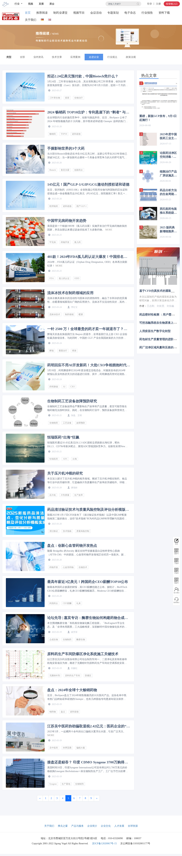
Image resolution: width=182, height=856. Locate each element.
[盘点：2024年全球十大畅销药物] (25, 700)
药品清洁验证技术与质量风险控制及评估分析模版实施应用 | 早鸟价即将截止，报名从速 (88, 509)
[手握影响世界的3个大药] (25, 159)
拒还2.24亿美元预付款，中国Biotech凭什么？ (82, 76)
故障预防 (80, 423)
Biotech (52, 170)
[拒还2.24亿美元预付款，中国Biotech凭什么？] (25, 87)
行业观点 (112, 57)
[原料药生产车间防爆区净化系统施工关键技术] (25, 664)
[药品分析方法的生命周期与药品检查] (148, 195)
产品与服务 (77, 826)
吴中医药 (53, 748)
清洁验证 (53, 531)
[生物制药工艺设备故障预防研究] (25, 412)
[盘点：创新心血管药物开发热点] (25, 556)
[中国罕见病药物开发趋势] (25, 231)
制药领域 (69, 314)
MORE (108, 229)
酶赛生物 (80, 639)
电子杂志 (130, 12)
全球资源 (133, 826)
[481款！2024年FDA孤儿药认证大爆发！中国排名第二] (25, 267)
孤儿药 (77, 242)
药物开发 (65, 242)
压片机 (52, 495)
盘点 (63, 711)
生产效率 (78, 495)
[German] (42, 19)
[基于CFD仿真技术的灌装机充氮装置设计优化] (158, 271)
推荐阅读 (42, 12)
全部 (22, 57)
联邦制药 (53, 206)
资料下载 (164, 12)
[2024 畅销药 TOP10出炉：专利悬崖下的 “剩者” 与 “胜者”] (25, 123)
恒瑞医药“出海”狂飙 (63, 437)
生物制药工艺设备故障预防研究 (72, 401)
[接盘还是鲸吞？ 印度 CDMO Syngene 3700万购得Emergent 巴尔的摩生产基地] (25, 773)
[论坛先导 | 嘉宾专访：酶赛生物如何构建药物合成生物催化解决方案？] (25, 628)
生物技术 (83, 567)
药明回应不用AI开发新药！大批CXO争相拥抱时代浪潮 (88, 365)
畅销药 (52, 134)
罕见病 (52, 242)
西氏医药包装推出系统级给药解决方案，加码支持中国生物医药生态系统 (168, 211)
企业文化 (106, 826)
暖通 (81, 314)
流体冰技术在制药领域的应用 (70, 293)
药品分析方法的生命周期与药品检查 (168, 192)
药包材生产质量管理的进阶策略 (159, 339)
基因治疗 (63, 350)
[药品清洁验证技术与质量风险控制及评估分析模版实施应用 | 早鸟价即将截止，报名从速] (25, 520)
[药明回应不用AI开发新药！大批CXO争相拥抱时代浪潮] (25, 376)
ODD (76, 278)
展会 (51, 3)
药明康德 (53, 386)
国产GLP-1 (81, 206)
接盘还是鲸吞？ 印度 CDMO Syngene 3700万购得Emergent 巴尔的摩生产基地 (85, 762)
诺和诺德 (76, 134)
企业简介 (92, 826)
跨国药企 (53, 603)
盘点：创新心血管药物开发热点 (72, 545)
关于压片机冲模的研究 (65, 473)
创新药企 (78, 170)
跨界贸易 (67, 748)
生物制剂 (79, 784)
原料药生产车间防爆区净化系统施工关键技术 (82, 654)
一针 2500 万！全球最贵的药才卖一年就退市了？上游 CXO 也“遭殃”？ (87, 329)
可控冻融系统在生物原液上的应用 (160, 322)
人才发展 (119, 826)
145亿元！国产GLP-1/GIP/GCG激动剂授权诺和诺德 (88, 184)
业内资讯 (38, 57)
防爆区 (88, 675)
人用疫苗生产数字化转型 (155, 330)
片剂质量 (65, 495)
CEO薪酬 (67, 603)
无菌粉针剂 (54, 675)
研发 (74, 350)
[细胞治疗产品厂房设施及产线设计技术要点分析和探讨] (148, 176)
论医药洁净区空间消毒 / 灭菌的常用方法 (168, 155)
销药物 (52, 711)
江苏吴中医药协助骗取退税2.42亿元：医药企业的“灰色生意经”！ (88, 726)
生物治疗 (78, 98)
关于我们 (30, 19)
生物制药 (53, 423)
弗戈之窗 (63, 826)
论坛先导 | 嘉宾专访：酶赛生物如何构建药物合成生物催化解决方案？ (87, 618)
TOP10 (64, 134)
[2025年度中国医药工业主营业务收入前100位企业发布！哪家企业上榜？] (148, 139)
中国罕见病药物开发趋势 (66, 221)
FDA (51, 278)
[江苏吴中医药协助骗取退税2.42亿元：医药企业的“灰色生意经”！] (25, 737)
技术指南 (67, 531)
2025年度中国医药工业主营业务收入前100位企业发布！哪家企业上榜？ (168, 136)
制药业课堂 (60, 12)
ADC (65, 459)
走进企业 (94, 57)
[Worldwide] (49, 19)
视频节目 (79, 12)
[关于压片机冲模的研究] (25, 484)
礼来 (78, 603)
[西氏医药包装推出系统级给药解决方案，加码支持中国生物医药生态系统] (148, 213)
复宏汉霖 (65, 170)
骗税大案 (80, 748)
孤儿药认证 (64, 278)
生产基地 (66, 784)
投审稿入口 (172, 3)
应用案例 (75, 57)
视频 (30, 3)
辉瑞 (51, 350)
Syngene (53, 784)
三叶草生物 (54, 98)
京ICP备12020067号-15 (104, 843)
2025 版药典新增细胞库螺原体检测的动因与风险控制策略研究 (168, 229)
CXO (72, 386)
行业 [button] (17, 3)
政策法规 (131, 57)
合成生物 (53, 639)
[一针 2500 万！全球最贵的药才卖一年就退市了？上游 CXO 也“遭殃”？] (25, 339)
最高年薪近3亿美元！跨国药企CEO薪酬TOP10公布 (87, 582)
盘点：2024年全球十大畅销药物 (72, 690)
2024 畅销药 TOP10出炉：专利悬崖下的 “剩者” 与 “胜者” (86, 112)
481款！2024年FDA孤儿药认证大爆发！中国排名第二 (87, 257)
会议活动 (96, 12)
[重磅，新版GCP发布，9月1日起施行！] (158, 95)
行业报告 (147, 12)
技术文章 (57, 57)
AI (64, 386)
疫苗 (67, 98)
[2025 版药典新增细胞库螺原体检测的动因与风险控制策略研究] (148, 232)
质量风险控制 (82, 531)
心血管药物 (68, 567)
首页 (28, 12)
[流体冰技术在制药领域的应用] (25, 303)
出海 (75, 459)
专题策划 (113, 12)
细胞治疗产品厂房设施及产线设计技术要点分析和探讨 (168, 173)
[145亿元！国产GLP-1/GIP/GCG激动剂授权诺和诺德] (25, 195)
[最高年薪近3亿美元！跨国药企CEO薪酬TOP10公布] (25, 592)
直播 (41, 3)
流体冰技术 (54, 314)
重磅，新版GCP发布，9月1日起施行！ (158, 117)
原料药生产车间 (72, 675)
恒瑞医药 (53, 459)
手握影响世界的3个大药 (66, 148)
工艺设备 (67, 423)
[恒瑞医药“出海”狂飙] (25, 448)
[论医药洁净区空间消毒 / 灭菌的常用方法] (148, 157)
